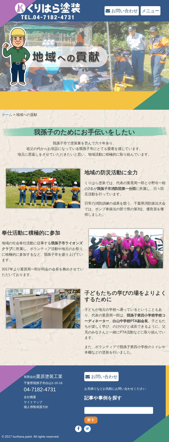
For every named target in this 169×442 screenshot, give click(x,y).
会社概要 (30, 397)
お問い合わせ (124, 10)
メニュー (150, 10)
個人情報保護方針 (36, 407)
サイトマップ (33, 402)
